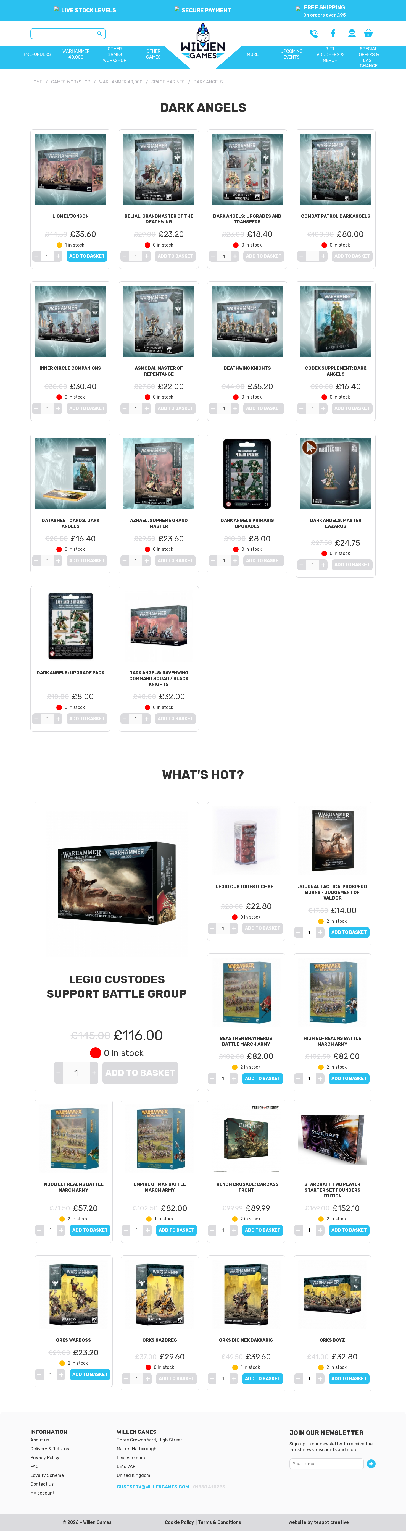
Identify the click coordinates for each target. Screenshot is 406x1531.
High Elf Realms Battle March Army (332, 1041)
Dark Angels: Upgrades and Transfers (247, 219)
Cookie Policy (179, 1522)
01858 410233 (209, 1487)
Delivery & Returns (49, 1448)
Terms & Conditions (219, 1522)
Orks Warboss (73, 1340)
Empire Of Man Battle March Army (160, 1187)
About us (39, 1440)
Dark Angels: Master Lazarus (336, 523)
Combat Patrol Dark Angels (335, 216)
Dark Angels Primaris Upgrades (247, 523)
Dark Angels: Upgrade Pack (70, 672)
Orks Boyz (332, 1340)
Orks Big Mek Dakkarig (246, 1340)
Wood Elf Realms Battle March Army (74, 1187)
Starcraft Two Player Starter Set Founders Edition (332, 1190)
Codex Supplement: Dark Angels (335, 371)
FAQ (34, 1466)
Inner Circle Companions (70, 368)
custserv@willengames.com (153, 1487)
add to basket (87, 256)
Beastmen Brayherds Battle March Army (246, 1041)
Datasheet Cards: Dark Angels (70, 523)
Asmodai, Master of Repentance (159, 371)
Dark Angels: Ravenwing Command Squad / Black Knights (158, 678)
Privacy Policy (44, 1457)
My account (42, 1493)
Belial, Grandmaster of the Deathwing (159, 219)
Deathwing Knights (247, 368)
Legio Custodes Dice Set (246, 886)
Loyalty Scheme (47, 1475)
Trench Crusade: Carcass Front (246, 1187)
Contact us (42, 1484)
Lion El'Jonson (70, 216)
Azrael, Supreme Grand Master (159, 523)
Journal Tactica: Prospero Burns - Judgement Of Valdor (332, 892)
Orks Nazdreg (160, 1340)
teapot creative (331, 1522)
